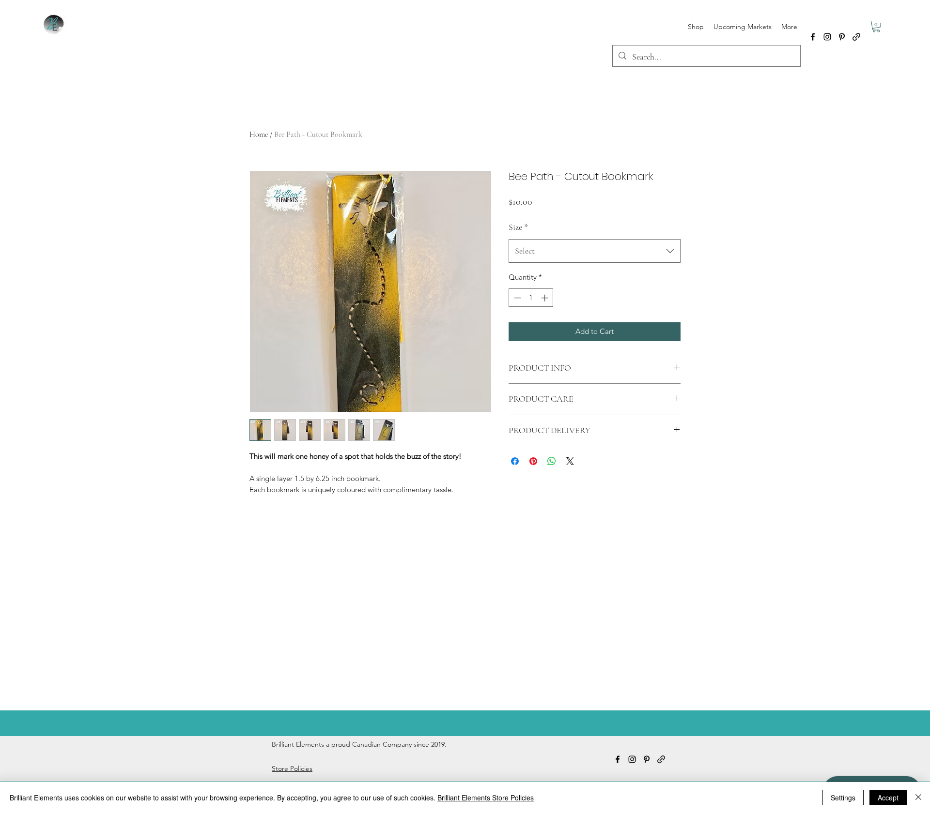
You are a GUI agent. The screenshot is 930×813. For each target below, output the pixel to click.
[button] (876, 26)
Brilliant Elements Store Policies (485, 797)
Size (518, 227)
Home (258, 134)
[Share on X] (570, 461)
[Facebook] (813, 37)
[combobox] (595, 251)
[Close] (918, 797)
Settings (843, 797)
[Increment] (545, 298)
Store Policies (292, 768)
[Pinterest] (842, 37)
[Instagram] (827, 37)
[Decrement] (516, 298)
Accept (888, 797)
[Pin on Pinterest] (533, 461)
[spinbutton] (531, 298)
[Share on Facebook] (515, 461)
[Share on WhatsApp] (552, 461)
